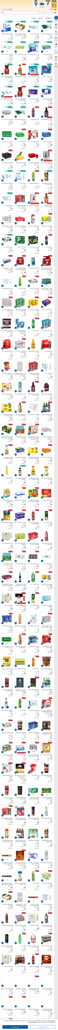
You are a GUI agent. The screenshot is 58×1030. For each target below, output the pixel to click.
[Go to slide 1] (8, 73)
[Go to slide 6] (5, 159)
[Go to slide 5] (5, 73)
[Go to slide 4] (19, 95)
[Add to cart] (42, 31)
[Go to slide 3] (19, 30)
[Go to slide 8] (30, 474)
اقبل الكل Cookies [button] (15, 1027)
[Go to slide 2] (20, 30)
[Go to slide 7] (17, 411)
